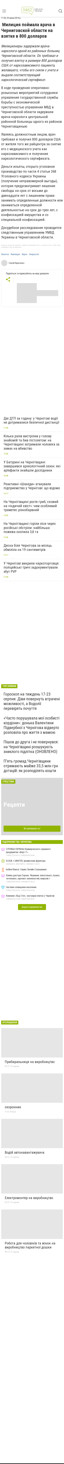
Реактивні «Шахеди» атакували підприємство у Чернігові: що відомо (32, 486)
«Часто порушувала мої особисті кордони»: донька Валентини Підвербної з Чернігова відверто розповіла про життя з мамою (31, 725)
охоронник (13, 1107)
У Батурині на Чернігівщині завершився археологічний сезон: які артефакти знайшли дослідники (32, 466)
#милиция (15, 254)
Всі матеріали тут (32, 828)
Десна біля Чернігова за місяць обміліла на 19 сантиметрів (28, 547)
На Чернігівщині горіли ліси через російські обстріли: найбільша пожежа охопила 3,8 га (30, 528)
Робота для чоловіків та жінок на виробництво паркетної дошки (30, 1245)
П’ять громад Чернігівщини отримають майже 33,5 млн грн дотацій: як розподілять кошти (31, 766)
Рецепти (14, 804)
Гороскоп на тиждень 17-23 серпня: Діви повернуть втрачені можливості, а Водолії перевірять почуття (32, 701)
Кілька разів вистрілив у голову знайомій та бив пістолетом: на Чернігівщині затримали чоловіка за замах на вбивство (31, 442)
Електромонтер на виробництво (29, 1198)
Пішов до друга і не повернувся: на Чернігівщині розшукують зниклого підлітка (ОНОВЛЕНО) (31, 746)
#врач (24, 254)
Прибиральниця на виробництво (30, 1062)
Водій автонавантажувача (24, 1152)
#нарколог (34, 254)
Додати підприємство (32, 907)
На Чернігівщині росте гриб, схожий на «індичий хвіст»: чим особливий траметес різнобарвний (31, 506)
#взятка (5, 254)
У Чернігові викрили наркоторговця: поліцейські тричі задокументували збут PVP (31, 567)
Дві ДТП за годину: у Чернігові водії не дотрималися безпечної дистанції (31, 420)
